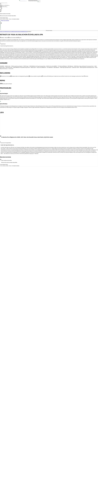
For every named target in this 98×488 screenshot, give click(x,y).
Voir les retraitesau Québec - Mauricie (6, 165)
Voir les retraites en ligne (4, 17)
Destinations (34, 0)
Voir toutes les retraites (15, 165)
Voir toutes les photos (49, 30)
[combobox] (5, 5)
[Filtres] (1, 8)
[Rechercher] (1, 10)
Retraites (30, 0)
